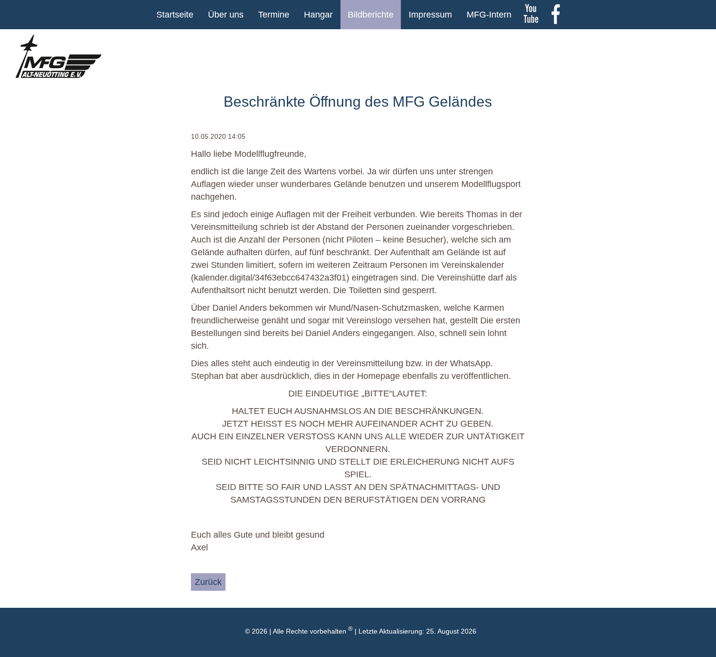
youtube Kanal (531, 14)
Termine (273, 14)
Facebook (555, 14)
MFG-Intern (489, 14)
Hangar (318, 14)
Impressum (430, 14)
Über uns (226, 14)
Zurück (208, 582)
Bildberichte (371, 14)
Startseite (174, 14)
